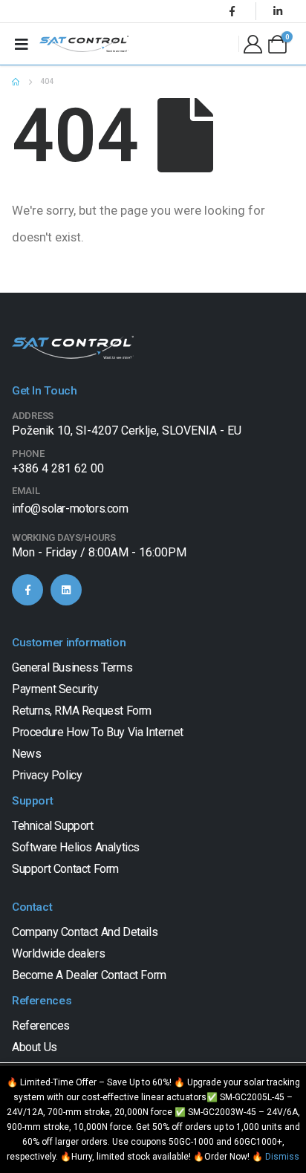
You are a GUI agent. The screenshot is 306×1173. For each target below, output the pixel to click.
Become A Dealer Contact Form (89, 975)
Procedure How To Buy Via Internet (97, 732)
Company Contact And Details (84, 932)
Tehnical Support (53, 826)
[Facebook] (232, 11)
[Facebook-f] (27, 589)
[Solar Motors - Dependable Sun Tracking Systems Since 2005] (83, 44)
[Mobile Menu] (21, 43)
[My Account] (252, 44)
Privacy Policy (47, 775)
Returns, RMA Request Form (82, 711)
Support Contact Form (65, 869)
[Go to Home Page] (15, 81)
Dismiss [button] (282, 1156)
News (26, 754)
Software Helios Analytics (76, 847)
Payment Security (55, 689)
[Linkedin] (66, 589)
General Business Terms (72, 667)
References (41, 1025)
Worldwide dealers (58, 953)
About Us (34, 1047)
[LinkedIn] (278, 11)
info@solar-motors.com (70, 508)
